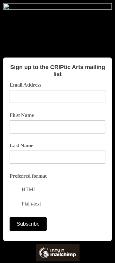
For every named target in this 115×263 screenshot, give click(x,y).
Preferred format (28, 176)
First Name (22, 115)
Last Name (21, 145)
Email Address (28, 84)
